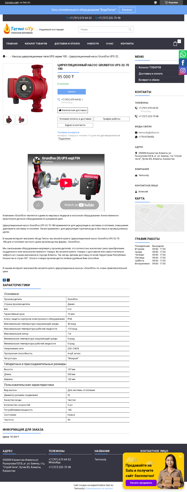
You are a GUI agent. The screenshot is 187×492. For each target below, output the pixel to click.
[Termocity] (19, 29)
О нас (109, 43)
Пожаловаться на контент (99, 488)
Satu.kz (109, 485)
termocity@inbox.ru (149, 132)
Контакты (127, 43)
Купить (72, 91)
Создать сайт (12, 2)
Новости (93, 43)
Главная (12, 43)
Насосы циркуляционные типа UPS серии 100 (39, 56)
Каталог (127, 10)
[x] (8, 280)
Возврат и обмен (149, 79)
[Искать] (130, 29)
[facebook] (4, 280)
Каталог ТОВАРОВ (36, 43)
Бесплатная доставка (74, 110)
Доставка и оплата (67, 43)
